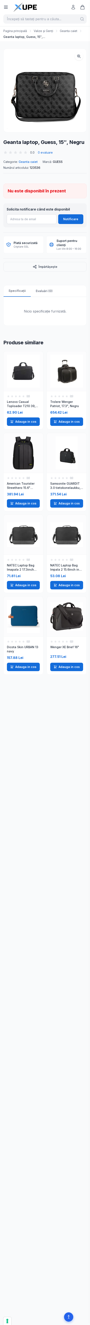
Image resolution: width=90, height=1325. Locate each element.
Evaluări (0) (44, 291)
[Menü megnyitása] (6, 7)
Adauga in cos (25, 421)
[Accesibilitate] (68, 1317)
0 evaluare (45, 152)
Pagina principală (15, 31)
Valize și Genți (43, 31)
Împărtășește (48, 266)
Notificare (70, 219)
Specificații (17, 290)
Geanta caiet (68, 31)
